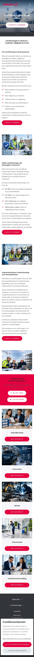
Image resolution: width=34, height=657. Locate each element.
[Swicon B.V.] (10, 4)
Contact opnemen (12, 122)
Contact (17, 611)
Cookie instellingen (17, 651)
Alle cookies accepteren (17, 644)
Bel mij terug (18, 393)
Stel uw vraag (18, 399)
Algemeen (16, 599)
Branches (18, 34)
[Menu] (30, 5)
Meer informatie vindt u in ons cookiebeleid (17, 639)
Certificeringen (16, 605)
